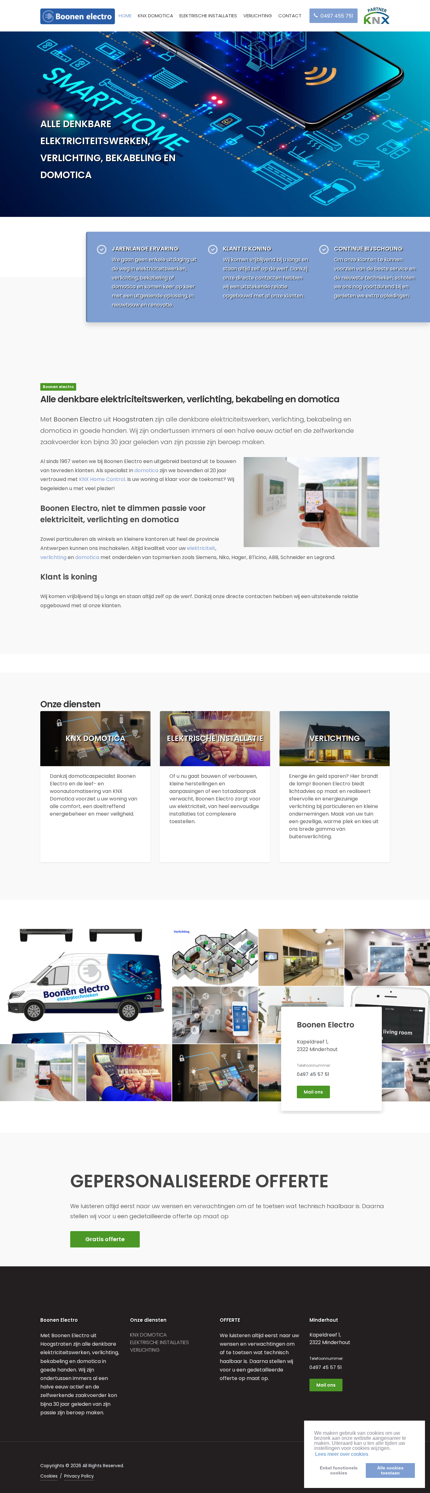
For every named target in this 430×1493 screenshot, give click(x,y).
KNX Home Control (102, 479)
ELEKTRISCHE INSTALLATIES (208, 15)
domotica (146, 470)
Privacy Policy (79, 1476)
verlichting (53, 557)
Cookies (49, 1476)
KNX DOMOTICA (155, 15)
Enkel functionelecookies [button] (339, 1470)
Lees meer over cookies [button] (341, 1454)
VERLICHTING (257, 15)
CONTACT (290, 15)
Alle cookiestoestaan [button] (390, 1470)
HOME (125, 15)
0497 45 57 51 (313, 1074)
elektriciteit (201, 548)
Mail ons (313, 1092)
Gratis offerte (105, 1239)
